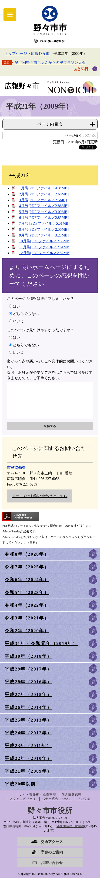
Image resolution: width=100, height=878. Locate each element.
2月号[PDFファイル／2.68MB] (44, 194)
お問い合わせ (52, 863)
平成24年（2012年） (28, 732)
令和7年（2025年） (27, 566)
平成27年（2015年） (28, 694)
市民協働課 (16, 468)
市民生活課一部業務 (70, 826)
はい (16, 306)
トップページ (16, 53)
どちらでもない (26, 314)
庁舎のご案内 (52, 852)
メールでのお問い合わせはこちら (39, 496)
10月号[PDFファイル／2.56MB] (44, 241)
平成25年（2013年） (28, 719)
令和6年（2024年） (27, 579)
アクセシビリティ (23, 798)
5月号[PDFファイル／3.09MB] (44, 212)
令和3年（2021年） (27, 617)
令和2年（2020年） (27, 630)
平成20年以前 (20, 783)
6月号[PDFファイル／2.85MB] (44, 218)
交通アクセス (52, 842)
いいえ (18, 321)
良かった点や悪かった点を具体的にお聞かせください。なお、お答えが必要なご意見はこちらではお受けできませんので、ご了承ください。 (50, 369)
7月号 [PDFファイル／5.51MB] (44, 223)
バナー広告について (57, 798)
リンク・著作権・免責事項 (36, 794)
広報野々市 (40, 53)
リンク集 (83, 798)
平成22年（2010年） (28, 758)
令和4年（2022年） (27, 605)
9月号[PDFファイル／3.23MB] (44, 235)
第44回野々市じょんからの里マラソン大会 (50, 63)
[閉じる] (94, 68)
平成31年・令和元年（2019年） (41, 643)
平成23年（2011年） (28, 745)
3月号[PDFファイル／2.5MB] (43, 200)
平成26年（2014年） (28, 707)
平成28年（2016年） (28, 681)
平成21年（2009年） (28, 771)
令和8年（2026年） (27, 554)
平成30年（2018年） (28, 656)
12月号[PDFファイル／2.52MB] (44, 253)
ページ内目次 (50, 124)
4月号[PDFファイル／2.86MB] (44, 206)
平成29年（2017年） (28, 668)
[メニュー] (9, 14)
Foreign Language (52, 40)
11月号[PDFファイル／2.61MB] (44, 247)
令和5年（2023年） (27, 592)
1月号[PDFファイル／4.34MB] (44, 188)
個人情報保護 (72, 794)
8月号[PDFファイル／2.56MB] (44, 229)
